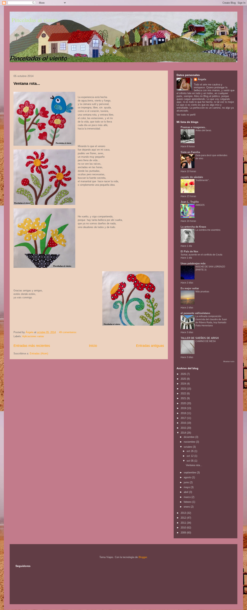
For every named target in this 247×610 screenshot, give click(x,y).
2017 (184, 418)
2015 (184, 427)
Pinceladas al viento (35, 20)
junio (187, 482)
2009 (184, 532)
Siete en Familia (190, 152)
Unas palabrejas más (193, 263)
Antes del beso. (203, 130)
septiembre (190, 472)
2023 (184, 388)
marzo (187, 497)
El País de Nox (189, 251)
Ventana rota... (27, 83)
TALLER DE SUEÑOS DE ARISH (200, 338)
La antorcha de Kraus (193, 226)
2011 (184, 522)
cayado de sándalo (192, 177)
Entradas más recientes (32, 346)
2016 (184, 422)
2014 (184, 432)
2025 (184, 378)
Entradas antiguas (150, 346)
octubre (188, 446)
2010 (184, 527)
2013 (184, 512)
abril (186, 492)
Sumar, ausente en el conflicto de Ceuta (201, 254)
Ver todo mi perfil (186, 114)
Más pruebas (202, 291)
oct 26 (190, 451)
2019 (184, 408)
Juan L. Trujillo (190, 201)
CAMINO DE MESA (205, 341)
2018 (184, 413)
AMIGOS (200, 205)
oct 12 (190, 455)
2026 (184, 374)
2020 (184, 403)
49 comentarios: (68, 332)
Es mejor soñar (190, 288)
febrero (188, 501)
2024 (184, 383)
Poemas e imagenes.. (193, 127)
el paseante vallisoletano (195, 313)
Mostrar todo (228, 361)
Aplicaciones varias (33, 336)
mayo (187, 487)
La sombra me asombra (207, 230)
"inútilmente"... (202, 180)
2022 (184, 393)
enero (187, 506)
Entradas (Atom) (39, 353)
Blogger (143, 557)
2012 (184, 517)
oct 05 (190, 460)
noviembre (190, 441)
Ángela (202, 79)
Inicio (93, 346)
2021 (184, 398)
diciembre (189, 437)
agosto (188, 477)
